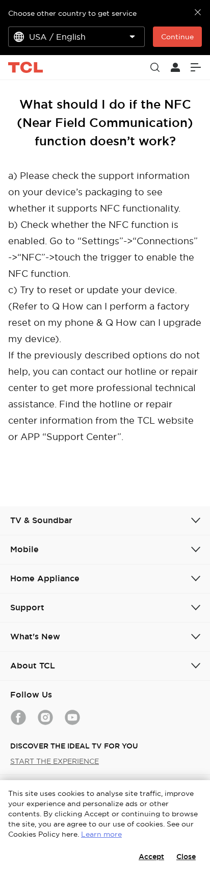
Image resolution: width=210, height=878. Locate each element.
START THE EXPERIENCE (54, 761)
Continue (177, 36)
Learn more (101, 834)
